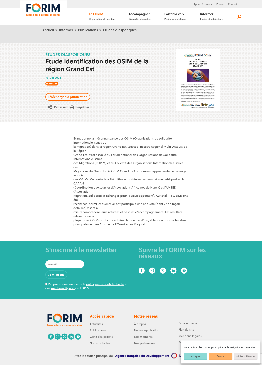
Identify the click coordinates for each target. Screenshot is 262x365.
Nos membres (143, 336)
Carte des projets (101, 336)
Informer (66, 30)
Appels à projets (203, 4)
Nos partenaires (144, 343)
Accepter (195, 356)
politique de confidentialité (105, 284)
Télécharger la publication (67, 96)
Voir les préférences (245, 356)
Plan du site (186, 329)
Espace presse (188, 323)
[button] (58, 107)
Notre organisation (146, 330)
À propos (140, 324)
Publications (88, 30)
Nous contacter (100, 343)
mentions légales (63, 288)
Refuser (221, 356)
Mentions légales (190, 336)
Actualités (96, 324)
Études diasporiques (120, 30)
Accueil (48, 30)
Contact (232, 4)
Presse (219, 4)
